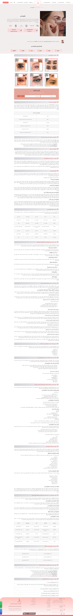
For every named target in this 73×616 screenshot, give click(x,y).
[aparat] (61, 614)
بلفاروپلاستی (48, 608)
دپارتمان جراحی (54, 2)
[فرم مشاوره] (21, 30)
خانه (42, 7)
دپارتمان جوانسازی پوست (47, 2)
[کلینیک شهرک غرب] (36, 30)
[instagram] (64, 614)
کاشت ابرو (48, 600)
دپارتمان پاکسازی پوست (20, 2)
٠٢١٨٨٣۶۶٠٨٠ (61, 607)
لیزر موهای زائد (31, 2)
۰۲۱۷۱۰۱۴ (61, 611)
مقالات (14, 2)
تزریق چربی (48, 606)
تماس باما (11, 2)
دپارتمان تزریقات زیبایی (61, 2)
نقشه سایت (48, 609)
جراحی (36, 7)
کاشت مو (49, 599)
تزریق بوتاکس (48, 603)
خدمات (39, 7)
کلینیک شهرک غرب (29, 29)
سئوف (28, 613)
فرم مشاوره (14, 29)
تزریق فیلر (48, 605)
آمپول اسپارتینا (26, 2)
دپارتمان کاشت (68, 2)
